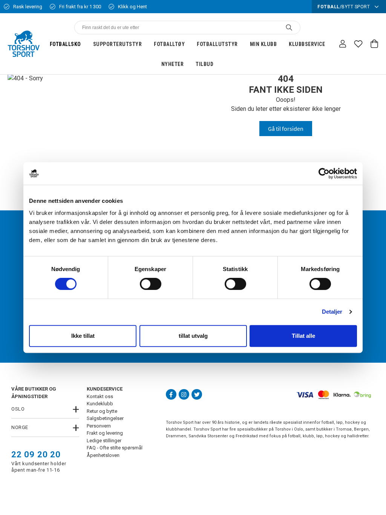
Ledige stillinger (104, 440)
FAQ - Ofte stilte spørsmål (114, 448)
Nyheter (172, 64)
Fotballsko (65, 44)
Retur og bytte (102, 411)
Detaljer (332, 311)
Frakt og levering (105, 433)
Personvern (99, 426)
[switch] (150, 284)
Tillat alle (303, 336)
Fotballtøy (169, 44)
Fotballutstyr (217, 44)
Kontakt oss (100, 396)
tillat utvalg (193, 336)
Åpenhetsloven (103, 455)
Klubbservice (307, 44)
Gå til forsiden (285, 128)
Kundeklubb (100, 403)
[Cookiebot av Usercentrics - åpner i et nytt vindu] (324, 173)
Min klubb (263, 44)
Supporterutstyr (117, 44)
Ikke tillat (83, 336)
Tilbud (204, 64)
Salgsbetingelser (105, 418)
